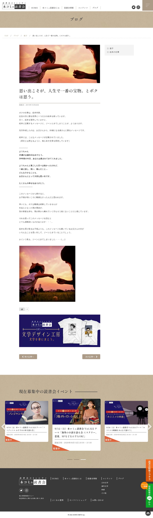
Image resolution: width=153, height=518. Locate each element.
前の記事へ (29, 356)
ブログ (95, 7)
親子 (112, 48)
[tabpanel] (76, 425)
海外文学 (104, 486)
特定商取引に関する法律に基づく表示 (31, 498)
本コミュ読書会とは (51, 7)
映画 (103, 489)
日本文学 (104, 483)
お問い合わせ (98, 500)
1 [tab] (69, 459)
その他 (104, 493)
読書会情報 (69, 7)
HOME (34, 7)
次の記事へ (90, 356)
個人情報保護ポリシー (26, 496)
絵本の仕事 (114, 52)
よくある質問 (58, 500)
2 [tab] (76, 459)
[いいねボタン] (22, 309)
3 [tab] (83, 459)
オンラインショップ (77, 500)
